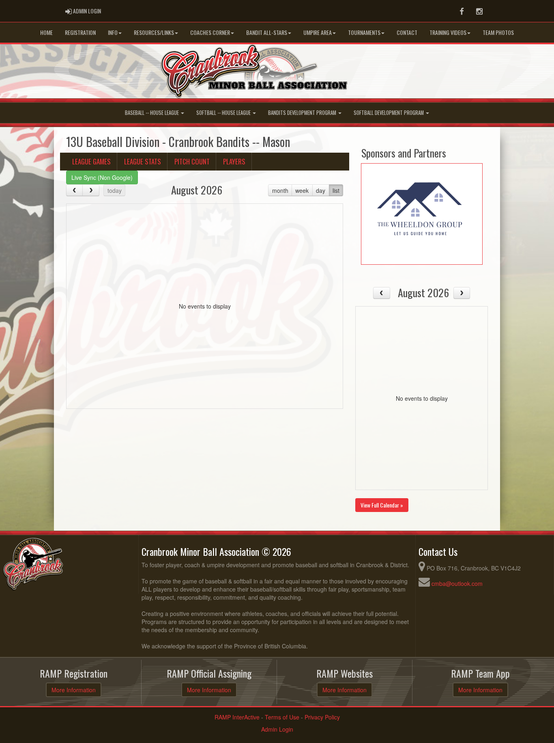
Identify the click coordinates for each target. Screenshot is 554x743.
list (336, 190)
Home (46, 32)
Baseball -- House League (152, 113)
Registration (80, 32)
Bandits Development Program (302, 113)
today (114, 190)
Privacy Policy (322, 717)
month (280, 190)
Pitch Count (192, 161)
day (320, 190)
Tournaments (364, 32)
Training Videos (447, 32)
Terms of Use (282, 717)
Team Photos (498, 32)
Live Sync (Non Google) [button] (102, 177)
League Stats (142, 161)
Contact (407, 32)
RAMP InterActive (237, 717)
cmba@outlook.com (457, 583)
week (302, 190)
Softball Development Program (389, 113)
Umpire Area (317, 32)
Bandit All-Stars (266, 32)
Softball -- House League (224, 113)
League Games (91, 161)
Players (234, 161)
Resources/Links (154, 32)
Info (113, 32)
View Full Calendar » (382, 505)
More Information (74, 690)
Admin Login (277, 729)
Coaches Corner (210, 32)
